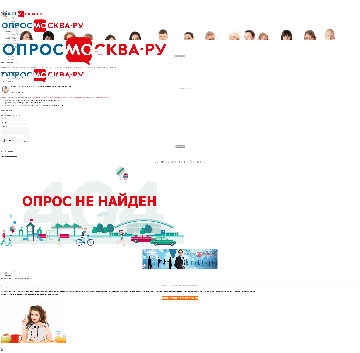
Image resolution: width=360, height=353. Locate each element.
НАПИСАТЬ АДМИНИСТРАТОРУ (11, 115)
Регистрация (184, 58)
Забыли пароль (176, 58)
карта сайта (182, 285)
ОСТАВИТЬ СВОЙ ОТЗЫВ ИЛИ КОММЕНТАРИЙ (16, 279)
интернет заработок (192, 285)
